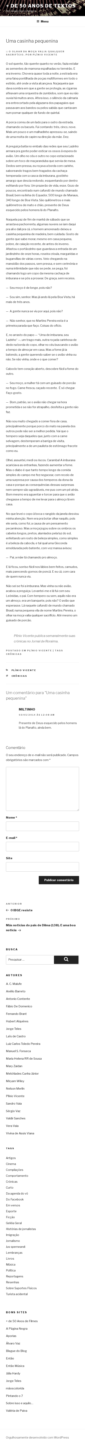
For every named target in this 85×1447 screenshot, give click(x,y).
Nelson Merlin (15, 1088)
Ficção (10, 1217)
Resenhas (12, 1282)
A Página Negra (16, 1328)
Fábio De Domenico (19, 1006)
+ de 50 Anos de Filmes (22, 1321)
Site (9, 858)
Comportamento (17, 1175)
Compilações (14, 1169)
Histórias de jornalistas (21, 1229)
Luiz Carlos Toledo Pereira (23, 1044)
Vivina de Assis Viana (20, 1133)
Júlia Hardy (13, 1373)
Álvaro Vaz (13, 1343)
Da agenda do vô (17, 1193)
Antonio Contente (18, 999)
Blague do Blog (16, 1351)
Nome (11, 817)
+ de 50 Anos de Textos (41, 6)
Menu (45, 21)
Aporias (11, 1336)
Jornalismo (13, 1240)
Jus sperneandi (15, 1246)
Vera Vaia (12, 1126)
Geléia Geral (14, 1223)
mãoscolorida (15, 1388)
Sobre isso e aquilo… (19, 1403)
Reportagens (14, 1276)
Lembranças (14, 1252)
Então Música (15, 1366)
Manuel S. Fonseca (18, 1051)
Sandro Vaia (14, 1103)
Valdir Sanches (16, 1118)
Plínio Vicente (39, 650)
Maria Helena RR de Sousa (24, 1058)
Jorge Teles (13, 1029)
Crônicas (14, 654)
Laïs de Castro (16, 1036)
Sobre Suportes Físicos (21, 1288)
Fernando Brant (16, 1014)
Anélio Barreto (16, 991)
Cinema (11, 1164)
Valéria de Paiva (16, 1410)
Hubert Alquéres (17, 1021)
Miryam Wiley (15, 1081)
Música (10, 1264)
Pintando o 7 (14, 1396)
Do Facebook (15, 1199)
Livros (10, 1258)
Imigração (12, 1235)
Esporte (11, 1211)
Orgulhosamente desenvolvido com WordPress (37, 1437)
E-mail (11, 838)
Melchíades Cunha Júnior (22, 1073)
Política (11, 1270)
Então (10, 1358)
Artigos (11, 1158)
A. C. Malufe (14, 984)
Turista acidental (17, 1294)
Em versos (13, 1205)
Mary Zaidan (14, 1066)
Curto (9, 1187)
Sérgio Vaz (13, 1111)
